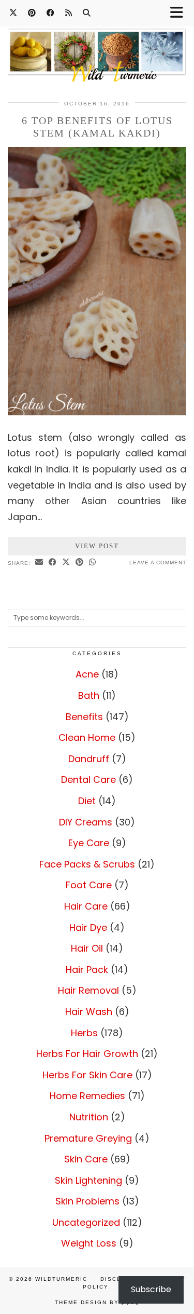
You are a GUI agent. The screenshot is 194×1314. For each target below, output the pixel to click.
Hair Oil (87, 948)
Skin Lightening (88, 1180)
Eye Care (88, 842)
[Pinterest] (32, 12)
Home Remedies (87, 1095)
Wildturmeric (61, 1279)
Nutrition (88, 1116)
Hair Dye (88, 927)
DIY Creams (85, 822)
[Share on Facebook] (52, 562)
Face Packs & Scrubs (87, 864)
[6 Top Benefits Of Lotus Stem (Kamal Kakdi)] (97, 411)
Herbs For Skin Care (87, 1074)
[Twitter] (13, 12)
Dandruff (88, 758)
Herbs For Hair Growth (87, 1053)
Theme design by (97, 1302)
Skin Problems (87, 1201)
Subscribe (151, 1289)
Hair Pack (87, 969)
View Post (97, 546)
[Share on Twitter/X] (66, 562)
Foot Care (89, 884)
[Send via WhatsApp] (92, 562)
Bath (88, 695)
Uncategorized (86, 1222)
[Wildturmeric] (97, 48)
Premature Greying (88, 1138)
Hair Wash (88, 1011)
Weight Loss (88, 1243)
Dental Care (88, 779)
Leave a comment (157, 562)
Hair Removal (88, 990)
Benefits (84, 716)
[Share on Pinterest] (79, 562)
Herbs (84, 1032)
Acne (87, 674)
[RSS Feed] (68, 12)
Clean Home (86, 737)
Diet (87, 800)
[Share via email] (39, 562)
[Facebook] (51, 12)
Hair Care (86, 906)
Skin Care (86, 1159)
